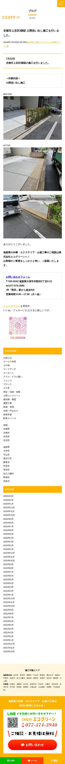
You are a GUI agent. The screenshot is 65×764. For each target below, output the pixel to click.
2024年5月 (8, 534)
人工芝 (6, 388)
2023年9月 (8, 564)
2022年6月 (8, 621)
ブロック (7, 384)
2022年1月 (8, 640)
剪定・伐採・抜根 (11, 392)
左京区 (6, 440)
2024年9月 (8, 519)
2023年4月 (8, 583)
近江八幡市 (8, 473)
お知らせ (7, 358)
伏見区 (6, 436)
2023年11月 (9, 557)
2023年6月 (8, 576)
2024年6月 (8, 530)
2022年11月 (9, 602)
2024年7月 (8, 526)
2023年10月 (9, 560)
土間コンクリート (42, 42)
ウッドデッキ (9, 369)
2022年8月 (8, 613)
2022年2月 (8, 636)
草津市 (6, 469)
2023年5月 (8, 579)
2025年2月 (8, 500)
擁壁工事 (7, 403)
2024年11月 (9, 511)
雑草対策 (7, 414)
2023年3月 (8, 587)
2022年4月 (8, 629)
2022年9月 (8, 610)
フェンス (7, 380)
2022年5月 (8, 625)
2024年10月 (9, 515)
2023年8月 (8, 568)
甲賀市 (6, 466)
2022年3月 (8, 632)
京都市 (30, 42)
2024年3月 (8, 541)
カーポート (8, 373)
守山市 (6, 454)
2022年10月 (9, 606)
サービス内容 (9, 361)
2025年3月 (8, 496)
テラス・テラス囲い (12, 376)
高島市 (6, 481)
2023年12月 (9, 553)
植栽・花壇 (8, 407)
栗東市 (6, 462)
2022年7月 (8, 617)
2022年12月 (9, 598)
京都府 (6, 429)
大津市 (6, 451)
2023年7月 (8, 572)
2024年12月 (9, 507)
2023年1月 (8, 594)
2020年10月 (9, 651)
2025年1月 (8, 504)
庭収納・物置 (9, 399)
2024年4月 (8, 538)
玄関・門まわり (10, 411)
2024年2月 (8, 545)
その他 (6, 365)
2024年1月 (8, 549)
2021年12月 (9, 644)
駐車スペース (9, 418)
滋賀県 (6, 447)
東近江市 (7, 458)
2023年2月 (8, 591)
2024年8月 (8, 523)
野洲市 (6, 477)
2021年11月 (9, 648)
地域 (5, 425)
